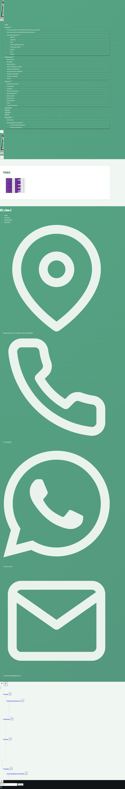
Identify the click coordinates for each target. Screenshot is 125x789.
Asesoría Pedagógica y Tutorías (14, 66)
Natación (12, 49)
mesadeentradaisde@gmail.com (12, 675)
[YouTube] (8, 210)
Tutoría (8, 103)
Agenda (7, 110)
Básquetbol (13, 39)
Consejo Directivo (11, 64)
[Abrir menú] (2, 157)
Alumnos (5, 739)
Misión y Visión (10, 59)
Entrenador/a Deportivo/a (14, 701)
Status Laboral (10, 119)
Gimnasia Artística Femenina (17, 44)
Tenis (11, 51)
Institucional (8, 220)
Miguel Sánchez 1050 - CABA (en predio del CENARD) (18, 333)
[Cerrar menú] (0, 687)
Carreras (7, 217)
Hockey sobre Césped (15, 47)
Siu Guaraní (9, 88)
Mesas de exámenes (12, 93)
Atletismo (12, 37)
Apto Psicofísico (10, 95)
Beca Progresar (10, 98)
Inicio (6, 24)
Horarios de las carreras (12, 83)
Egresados (6, 769)
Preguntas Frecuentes (12, 105)
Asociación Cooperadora (12, 73)
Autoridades (10, 61)
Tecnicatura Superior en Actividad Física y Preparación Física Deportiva (23, 29)
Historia (8, 78)
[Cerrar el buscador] (1, 781)
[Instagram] (4, 210)
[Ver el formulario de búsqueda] (2, 131)
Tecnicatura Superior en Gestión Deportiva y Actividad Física (21, 32)
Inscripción (8, 108)
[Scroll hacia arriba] (1, 684)
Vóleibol (12, 54)
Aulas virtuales (10, 86)
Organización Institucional (13, 69)
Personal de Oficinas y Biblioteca (14, 71)
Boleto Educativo (11, 100)
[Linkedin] (6, 210)
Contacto (8, 112)
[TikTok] (10, 210)
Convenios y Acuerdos (12, 76)
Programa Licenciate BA (16, 127)
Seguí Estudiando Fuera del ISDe (15, 773)
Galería (7, 114)
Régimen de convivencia (12, 91)
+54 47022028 (7, 442)
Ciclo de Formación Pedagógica (17, 125)
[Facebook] (1, 210)
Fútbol (11, 42)
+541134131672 (7, 566)
